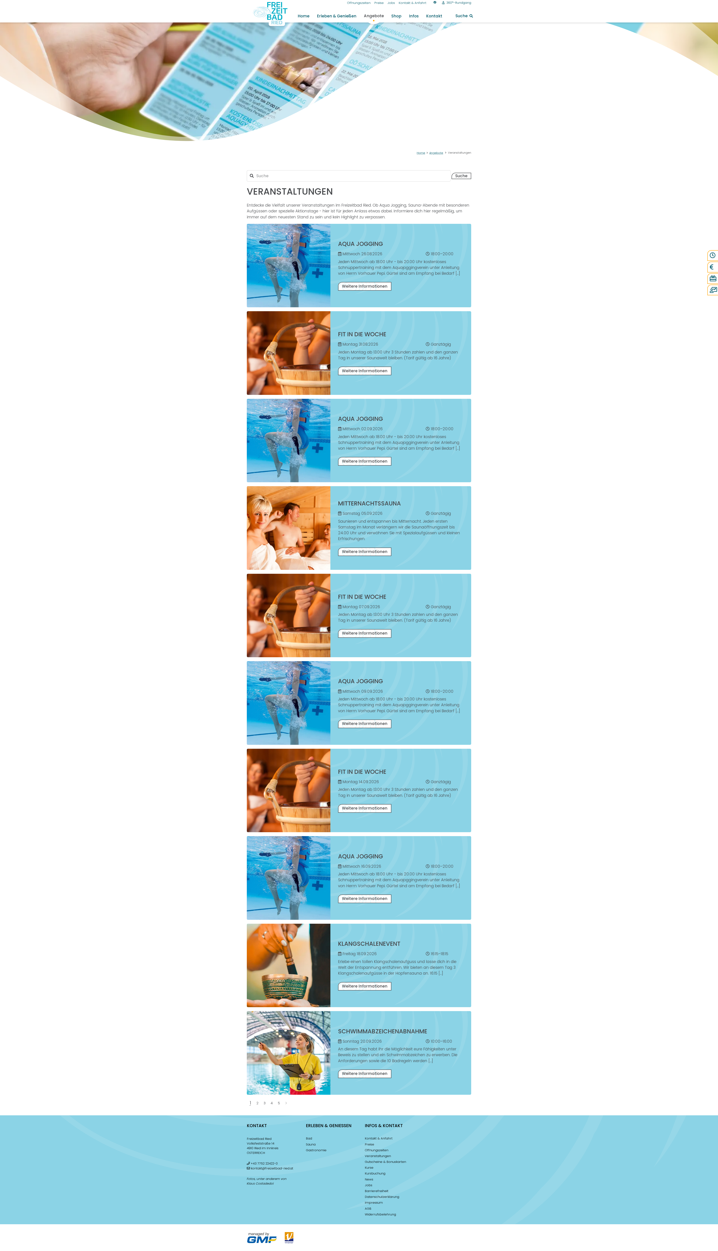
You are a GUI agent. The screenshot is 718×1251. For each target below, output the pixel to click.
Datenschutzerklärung (382, 1197)
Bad (309, 1138)
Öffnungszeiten (376, 1150)
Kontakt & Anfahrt (378, 1138)
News (369, 1179)
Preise (369, 1144)
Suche (461, 176)
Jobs (368, 1185)
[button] (464, 16)
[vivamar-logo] (289, 1237)
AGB (368, 1208)
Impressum (374, 1202)
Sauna (311, 1144)
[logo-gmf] (262, 1237)
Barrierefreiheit (376, 1191)
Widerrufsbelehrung (380, 1214)
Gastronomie (316, 1150)
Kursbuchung (375, 1173)
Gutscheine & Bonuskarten (385, 1162)
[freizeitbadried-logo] (268, 14)
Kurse (369, 1167)
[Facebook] (435, 2)
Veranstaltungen (378, 1156)
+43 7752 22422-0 (264, 1163)
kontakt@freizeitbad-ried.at (272, 1168)
